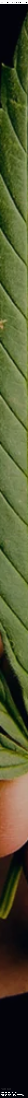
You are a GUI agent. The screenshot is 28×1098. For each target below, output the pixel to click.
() (26, 2)
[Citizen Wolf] (14, 2)
